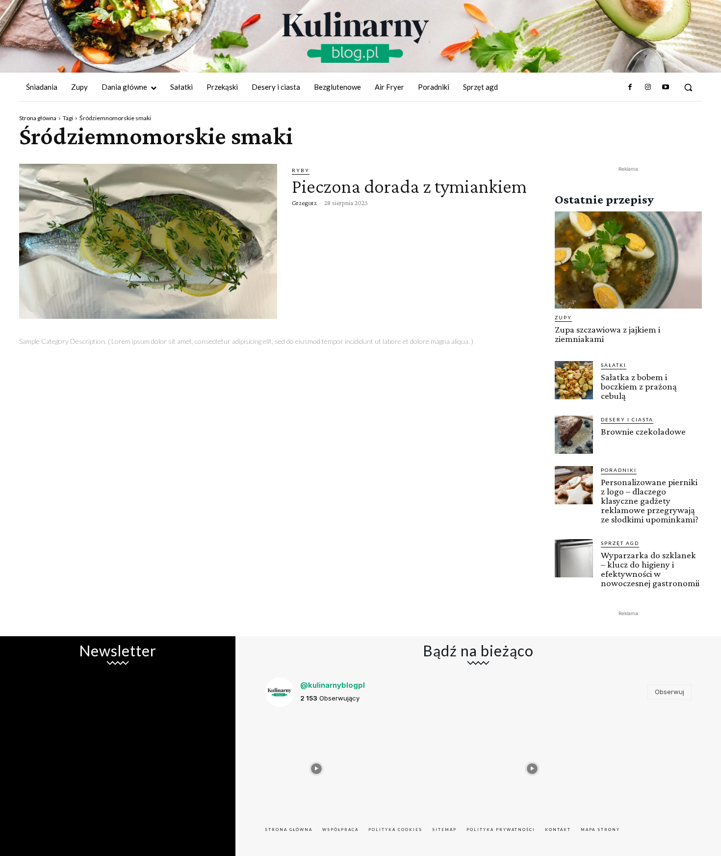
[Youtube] (665, 87)
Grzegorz (304, 203)
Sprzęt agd (620, 543)
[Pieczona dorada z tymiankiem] (148, 241)
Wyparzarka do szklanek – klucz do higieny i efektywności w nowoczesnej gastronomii (650, 569)
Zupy (563, 317)
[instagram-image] (316, 766)
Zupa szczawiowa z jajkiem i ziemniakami (607, 334)
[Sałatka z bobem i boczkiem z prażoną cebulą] (574, 380)
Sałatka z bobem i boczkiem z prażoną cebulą (639, 386)
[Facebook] (630, 87)
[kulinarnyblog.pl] (355, 37)
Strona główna (37, 118)
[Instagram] (647, 87)
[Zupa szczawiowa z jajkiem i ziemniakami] (628, 260)
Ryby (300, 170)
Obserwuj (669, 692)
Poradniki (619, 470)
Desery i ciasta (627, 419)
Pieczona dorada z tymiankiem (409, 186)
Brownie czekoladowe (643, 431)
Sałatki (613, 365)
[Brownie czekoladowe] (574, 434)
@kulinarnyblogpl (332, 685)
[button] (688, 87)
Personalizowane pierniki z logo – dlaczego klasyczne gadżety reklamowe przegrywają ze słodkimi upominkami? (649, 500)
